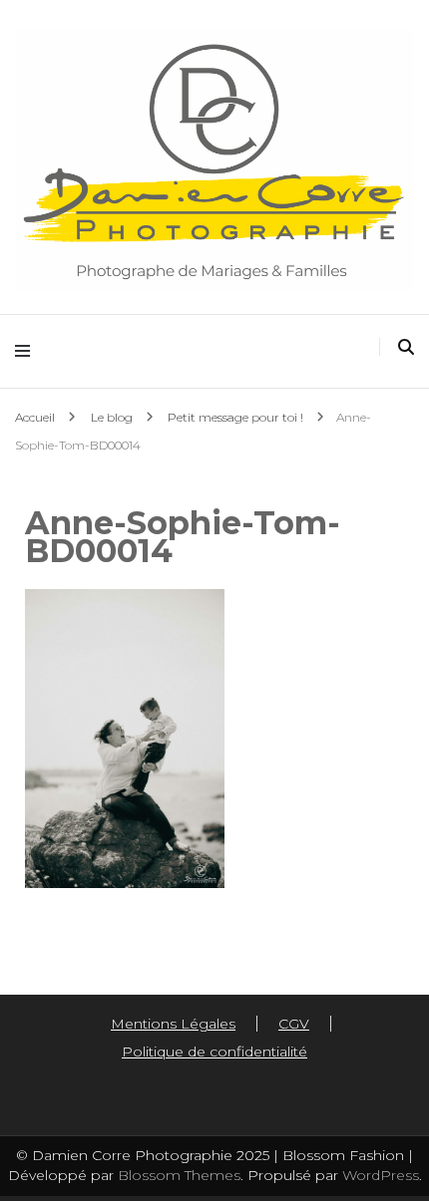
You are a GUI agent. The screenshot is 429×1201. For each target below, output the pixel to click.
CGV (293, 1024)
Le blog (112, 417)
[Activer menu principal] (27, 351)
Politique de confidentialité (214, 1051)
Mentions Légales (173, 1024)
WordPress (380, 1175)
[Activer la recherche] (406, 347)
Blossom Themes (177, 1175)
